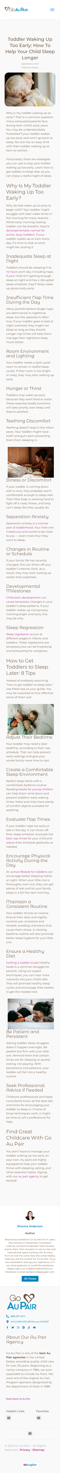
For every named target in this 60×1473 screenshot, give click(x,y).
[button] (8, 1417)
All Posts (30, 1278)
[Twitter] (13, 1327)
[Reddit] (23, 1327)
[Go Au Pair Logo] (16, 9)
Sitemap (38, 1450)
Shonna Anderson (30, 1226)
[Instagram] (18, 1327)
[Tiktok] (29, 1327)
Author (30, 1233)
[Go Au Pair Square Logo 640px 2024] (21, 1301)
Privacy (25, 1450)
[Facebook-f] (7, 1327)
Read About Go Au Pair (18, 1399)
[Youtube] (34, 1327)
